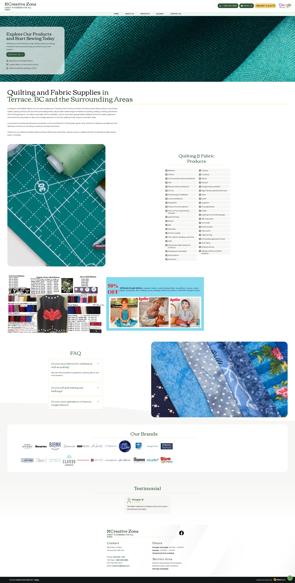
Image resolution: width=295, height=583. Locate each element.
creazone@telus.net (120, 566)
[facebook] (181, 533)
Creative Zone (124, 531)
